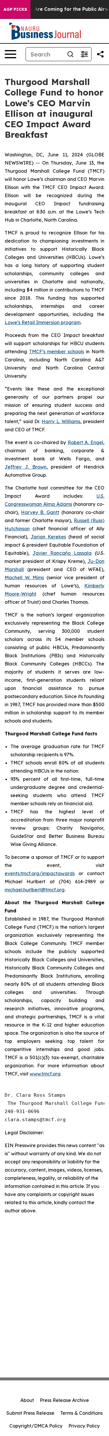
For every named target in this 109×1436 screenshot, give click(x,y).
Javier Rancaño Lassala (62, 553)
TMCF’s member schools (56, 351)
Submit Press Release (30, 1413)
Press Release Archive (64, 1400)
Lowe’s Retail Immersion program (43, 322)
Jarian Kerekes (48, 537)
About (27, 1400)
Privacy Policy (84, 1426)
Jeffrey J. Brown (26, 467)
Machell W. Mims (24, 577)
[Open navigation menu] (10, 54)
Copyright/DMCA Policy (35, 1426)
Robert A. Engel (85, 442)
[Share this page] (100, 54)
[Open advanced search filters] (84, 54)
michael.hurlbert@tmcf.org (35, 890)
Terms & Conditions (81, 1413)
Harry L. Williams (61, 421)
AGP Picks (15, 9)
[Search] (70, 54)
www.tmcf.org (45, 1074)
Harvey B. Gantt (40, 512)
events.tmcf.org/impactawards (40, 873)
